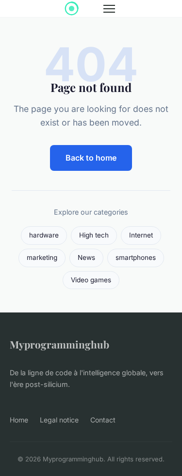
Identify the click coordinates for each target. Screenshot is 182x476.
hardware (44, 235)
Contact (103, 420)
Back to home (91, 158)
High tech (94, 235)
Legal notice (59, 420)
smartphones (136, 257)
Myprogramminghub (59, 344)
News (86, 257)
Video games (91, 280)
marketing (42, 257)
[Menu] (109, 9)
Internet (141, 235)
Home (19, 420)
